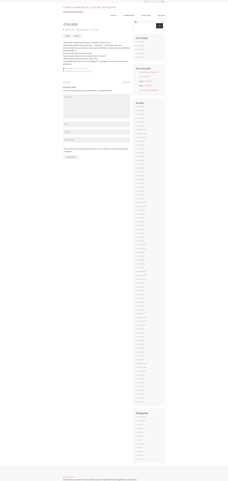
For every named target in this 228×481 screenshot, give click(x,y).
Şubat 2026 (141, 114)
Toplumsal (84, 68)
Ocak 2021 (141, 256)
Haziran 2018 (142, 371)
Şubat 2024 (141, 183)
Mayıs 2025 (141, 141)
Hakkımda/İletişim (129, 15)
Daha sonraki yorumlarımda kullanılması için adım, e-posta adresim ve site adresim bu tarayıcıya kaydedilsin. (96, 150)
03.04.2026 (141, 42)
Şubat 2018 (141, 386)
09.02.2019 (154, 90)
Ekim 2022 (141, 241)
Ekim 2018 (141, 356)
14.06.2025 (154, 72)
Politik (140, 447)
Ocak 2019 (141, 344)
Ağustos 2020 (142, 271)
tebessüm (89, 71)
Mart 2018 (141, 382)
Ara (135, 22)
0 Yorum (95, 29)
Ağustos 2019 (142, 317)
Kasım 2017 (141, 398)
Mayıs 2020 (141, 283)
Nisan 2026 (141, 107)
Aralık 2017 (141, 394)
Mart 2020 (141, 290)
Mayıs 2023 (141, 214)
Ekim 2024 (141, 168)
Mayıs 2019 (141, 329)
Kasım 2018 (141, 352)
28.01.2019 (126, 82)
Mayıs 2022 (141, 252)
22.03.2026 (141, 57)
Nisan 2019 (141, 333)
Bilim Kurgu (141, 421)
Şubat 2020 (141, 294)
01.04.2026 (141, 45)
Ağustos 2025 (142, 130)
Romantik (141, 455)
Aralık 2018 (141, 348)
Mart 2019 (141, 336)
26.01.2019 (66, 82)
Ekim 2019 (141, 310)
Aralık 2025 (141, 122)
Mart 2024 (141, 179)
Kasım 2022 (141, 237)
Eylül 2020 (141, 267)
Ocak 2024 (141, 187)
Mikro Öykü (141, 444)
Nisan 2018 (141, 379)
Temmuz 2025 (142, 133)
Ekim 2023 (141, 195)
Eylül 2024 (141, 172)
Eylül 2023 (141, 198)
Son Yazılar (161, 15)
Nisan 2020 (141, 287)
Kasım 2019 (141, 306)
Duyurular (140, 432)
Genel (74, 68)
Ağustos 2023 (142, 202)
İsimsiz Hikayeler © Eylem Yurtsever (89, 7)
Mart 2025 (141, 149)
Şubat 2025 (141, 152)
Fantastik (140, 436)
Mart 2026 (141, 110)
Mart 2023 (141, 221)
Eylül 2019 (141, 313)
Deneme (140, 424)
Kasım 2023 (141, 191)
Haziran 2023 (142, 210)
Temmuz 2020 (142, 275)
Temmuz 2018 (142, 367)
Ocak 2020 (141, 298)
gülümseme (80, 71)
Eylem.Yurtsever (84, 29)
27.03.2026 (141, 49)
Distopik (140, 428)
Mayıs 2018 (141, 375)
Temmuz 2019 (142, 321)
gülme (75, 71)
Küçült (77, 36)
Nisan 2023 (141, 218)
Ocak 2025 (141, 156)
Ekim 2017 (141, 402)
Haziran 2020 (142, 279)
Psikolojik (78, 68)
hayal (85, 71)
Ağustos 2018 (142, 363)
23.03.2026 (141, 53)
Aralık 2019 (141, 302)
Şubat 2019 (141, 340)
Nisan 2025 (141, 145)
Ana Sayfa (113, 15)
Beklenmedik (142, 417)
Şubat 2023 (141, 225)
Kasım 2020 (141, 264)
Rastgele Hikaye (146, 15)
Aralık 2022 (141, 233)
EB (140, 77)
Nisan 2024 (141, 175)
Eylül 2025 (141, 126)
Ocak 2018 (141, 390)
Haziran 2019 (142, 325)
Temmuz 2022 (142, 244)
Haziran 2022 (142, 248)
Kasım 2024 (141, 164)
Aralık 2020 (141, 260)
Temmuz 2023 (142, 206)
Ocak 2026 (141, 118)
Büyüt (67, 36)
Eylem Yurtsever (144, 90)
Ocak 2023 (141, 229)
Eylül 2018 (141, 359)
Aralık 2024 (141, 160)
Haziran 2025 (142, 137)
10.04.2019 (148, 81)
